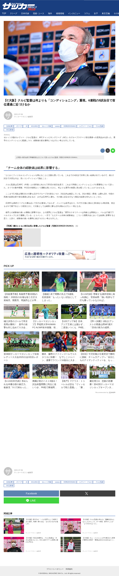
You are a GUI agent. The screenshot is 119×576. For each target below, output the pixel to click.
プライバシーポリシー (55, 569)
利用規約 (69, 569)
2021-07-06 (18, 114)
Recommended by (101, 392)
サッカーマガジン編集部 (23, 117)
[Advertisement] (59, 428)
